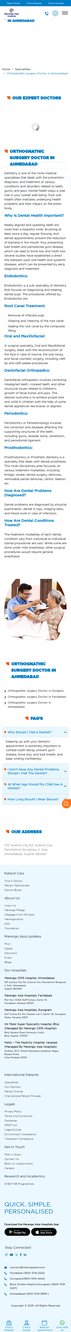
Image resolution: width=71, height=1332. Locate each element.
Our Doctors (12, 1086)
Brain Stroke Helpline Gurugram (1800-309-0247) (38, 1286)
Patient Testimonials (17, 885)
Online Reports (34, 3)
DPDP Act (11, 1125)
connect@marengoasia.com (27, 1267)
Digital (8, 948)
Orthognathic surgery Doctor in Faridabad (37, 696)
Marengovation (14, 919)
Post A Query (13, 1154)
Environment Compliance (20, 1134)
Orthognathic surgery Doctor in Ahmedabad (29, 704)
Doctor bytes (13, 890)
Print (8, 943)
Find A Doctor (13, 880)
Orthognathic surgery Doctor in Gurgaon (36, 690)
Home (6, 69)
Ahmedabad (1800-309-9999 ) (29, 1293)
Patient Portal (13, 3)
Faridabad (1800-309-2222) (27, 1272)
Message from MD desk (20, 914)
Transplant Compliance (19, 1138)
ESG (7, 923)
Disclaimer (11, 1120)
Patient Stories (14, 1091)
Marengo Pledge (15, 910)
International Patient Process (23, 1096)
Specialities (22, 69)
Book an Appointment (19, 1163)
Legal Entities (13, 1129)
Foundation (12, 928)
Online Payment (56, 3)
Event (8, 957)
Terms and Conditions (18, 1116)
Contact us (12, 1159)
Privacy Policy (13, 1111)
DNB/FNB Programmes (19, 1183)
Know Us (10, 905)
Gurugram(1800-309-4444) (27, 1278)
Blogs (8, 962)
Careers (9, 1168)
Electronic (11, 953)
